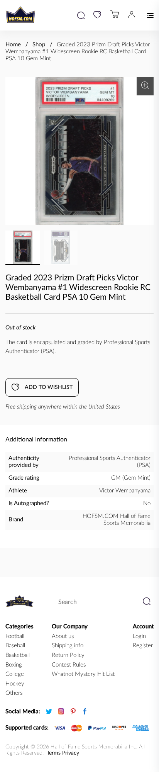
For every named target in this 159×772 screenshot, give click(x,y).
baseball (15, 645)
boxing (13, 665)
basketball (17, 655)
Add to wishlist (49, 387)
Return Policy (68, 655)
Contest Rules (69, 665)
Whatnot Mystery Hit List (83, 674)
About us (63, 636)
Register (143, 645)
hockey (14, 684)
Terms (54, 753)
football (14, 636)
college (14, 674)
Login (139, 636)
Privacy (70, 753)
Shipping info (67, 645)
